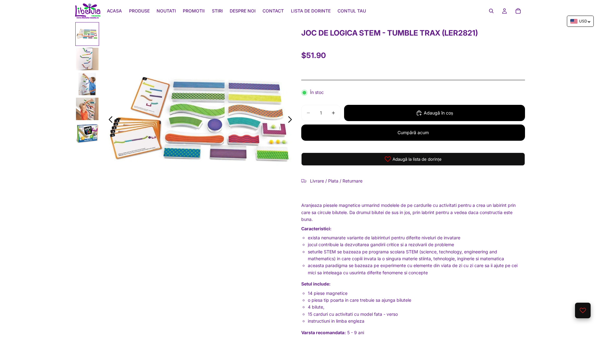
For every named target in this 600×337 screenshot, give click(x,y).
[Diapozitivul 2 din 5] (87, 59)
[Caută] (491, 11)
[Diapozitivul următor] (292, 120)
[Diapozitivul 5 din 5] (87, 134)
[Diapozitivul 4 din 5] (87, 109)
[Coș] (518, 11)
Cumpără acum (413, 132)
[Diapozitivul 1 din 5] (87, 34)
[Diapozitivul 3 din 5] (87, 84)
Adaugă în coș (438, 112)
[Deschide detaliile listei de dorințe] (583, 310)
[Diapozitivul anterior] (109, 120)
